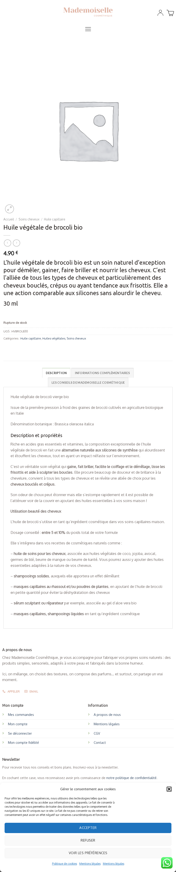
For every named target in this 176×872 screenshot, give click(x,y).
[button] (169, 789)
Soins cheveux (29, 219)
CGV (97, 733)
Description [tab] (56, 373)
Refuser (88, 840)
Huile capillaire (54, 219)
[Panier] (170, 11)
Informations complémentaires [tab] (102, 373)
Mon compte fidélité (23, 742)
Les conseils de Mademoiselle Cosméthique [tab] (88, 382)
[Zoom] (9, 208)
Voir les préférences (88, 853)
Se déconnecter (20, 733)
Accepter (88, 828)
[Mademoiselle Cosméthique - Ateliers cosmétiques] (88, 11)
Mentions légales (90, 863)
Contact (100, 742)
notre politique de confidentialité (131, 778)
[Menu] (88, 29)
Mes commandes (21, 714)
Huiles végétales (53, 338)
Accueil (8, 219)
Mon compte (18, 724)
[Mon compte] (160, 13)
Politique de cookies (64, 863)
